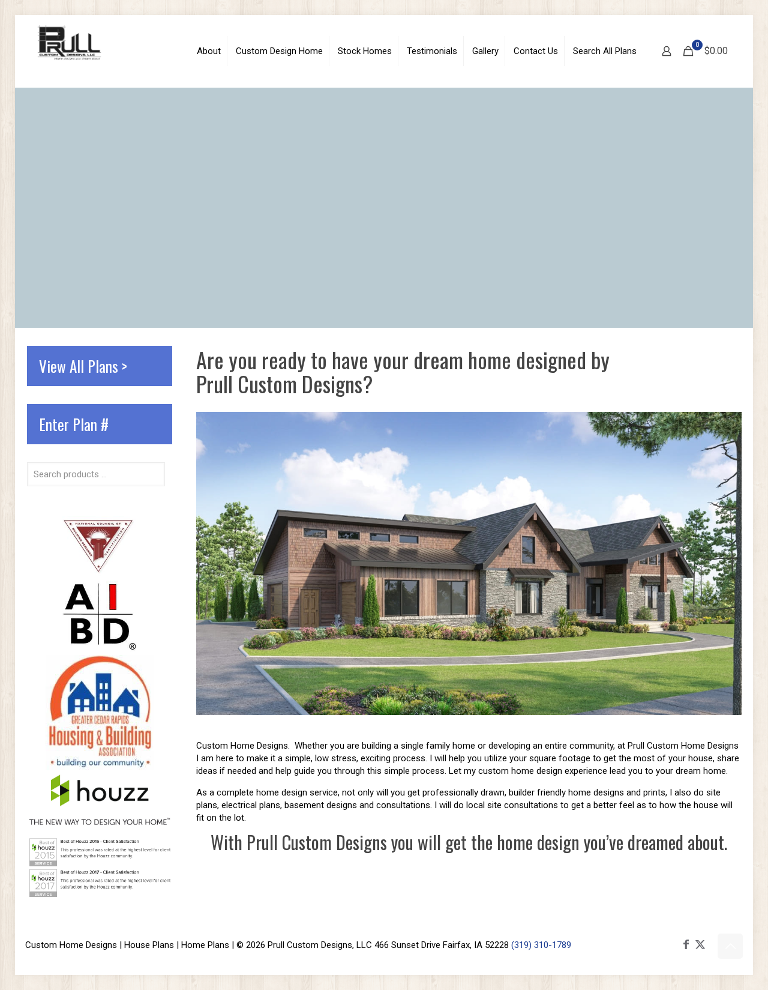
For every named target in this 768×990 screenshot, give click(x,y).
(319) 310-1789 (541, 945)
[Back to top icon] (730, 946)
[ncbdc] (99, 574)
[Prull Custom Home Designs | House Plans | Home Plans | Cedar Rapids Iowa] (69, 42)
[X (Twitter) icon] (700, 944)
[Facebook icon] (685, 944)
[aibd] (99, 648)
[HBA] (100, 767)
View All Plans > (83, 366)
